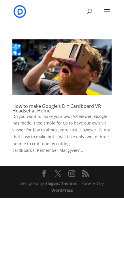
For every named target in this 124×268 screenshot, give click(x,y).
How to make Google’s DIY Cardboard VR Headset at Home (56, 108)
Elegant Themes (61, 183)
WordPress (62, 190)
